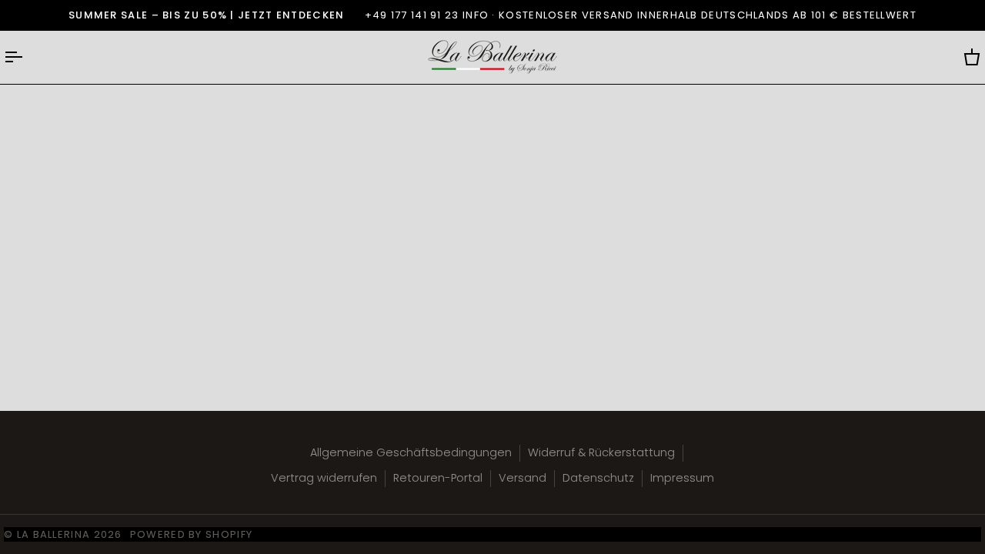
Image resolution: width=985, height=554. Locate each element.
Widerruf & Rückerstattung (601, 452)
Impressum (682, 478)
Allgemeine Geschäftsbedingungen (411, 452)
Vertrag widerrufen (324, 478)
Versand (522, 478)
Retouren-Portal (437, 478)
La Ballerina (54, 534)
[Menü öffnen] (27, 57)
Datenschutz (598, 478)
